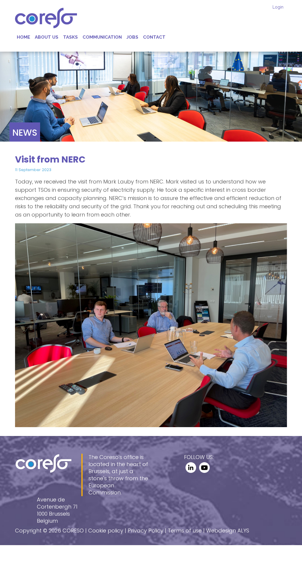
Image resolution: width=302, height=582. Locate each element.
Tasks (70, 37)
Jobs (132, 37)
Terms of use (185, 530)
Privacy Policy (145, 530)
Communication (102, 37)
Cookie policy (105, 530)
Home (23, 37)
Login (278, 7)
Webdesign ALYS (227, 530)
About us (46, 37)
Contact (154, 37)
